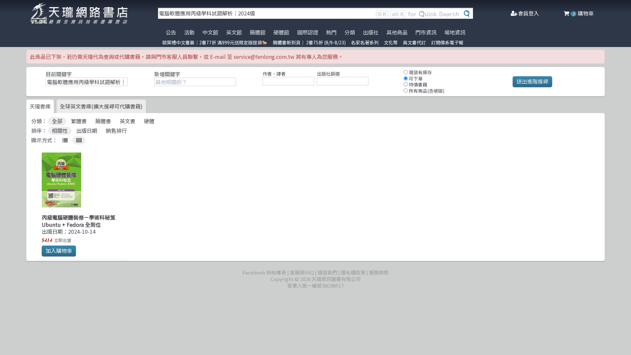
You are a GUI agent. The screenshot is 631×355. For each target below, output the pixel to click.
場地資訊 (454, 32)
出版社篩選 (328, 73)
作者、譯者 (274, 73)
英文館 (234, 32)
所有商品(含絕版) (426, 90)
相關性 (60, 130)
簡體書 (103, 121)
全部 (57, 121)
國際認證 (307, 32)
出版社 (371, 32)
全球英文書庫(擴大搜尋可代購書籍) (101, 106)
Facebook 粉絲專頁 (264, 272)
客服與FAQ (302, 272)
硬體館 (281, 32)
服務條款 (379, 272)
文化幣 (391, 42)
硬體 (149, 121)
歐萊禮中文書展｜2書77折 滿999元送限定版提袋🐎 (215, 42)
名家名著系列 (365, 42)
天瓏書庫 (40, 106)
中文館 (210, 32)
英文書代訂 (414, 42)
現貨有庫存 (420, 72)
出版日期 (86, 130)
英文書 (127, 121)
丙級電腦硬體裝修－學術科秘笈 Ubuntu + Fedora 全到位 (78, 220)
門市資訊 (425, 32)
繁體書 (79, 121)
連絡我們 (327, 272)
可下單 (415, 78)
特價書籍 (417, 84)
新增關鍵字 (167, 74)
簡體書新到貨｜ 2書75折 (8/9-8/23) (309, 42)
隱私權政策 (353, 272)
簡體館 (258, 32)
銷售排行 (116, 130)
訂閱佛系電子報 (447, 42)
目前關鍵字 (59, 74)
